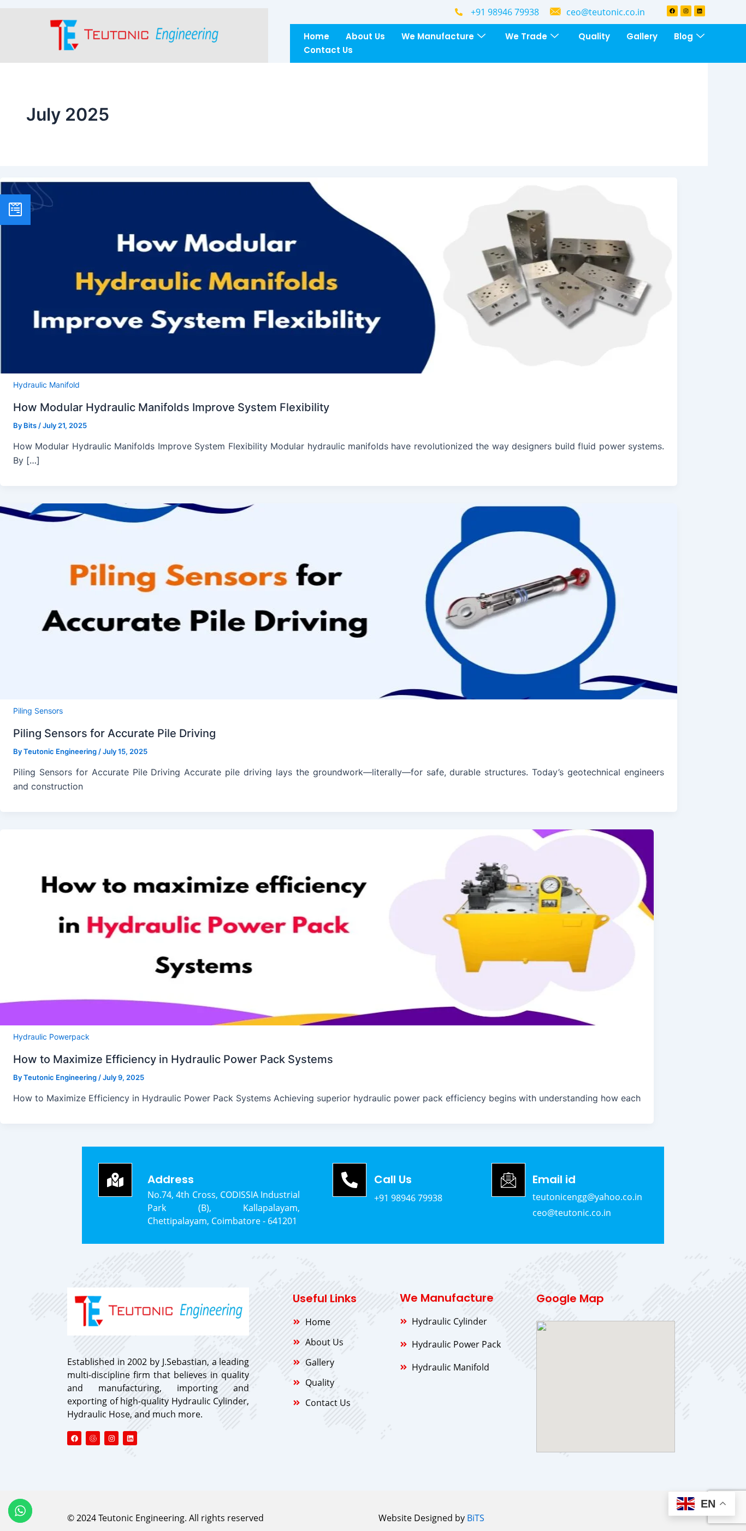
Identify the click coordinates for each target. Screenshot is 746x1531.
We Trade (526, 36)
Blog (683, 36)
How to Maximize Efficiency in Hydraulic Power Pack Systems (173, 1059)
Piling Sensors (38, 710)
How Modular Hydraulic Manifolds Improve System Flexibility (171, 407)
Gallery (642, 36)
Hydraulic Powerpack (51, 1036)
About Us (365, 36)
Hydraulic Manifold (46, 384)
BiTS (475, 1518)
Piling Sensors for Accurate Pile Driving (114, 733)
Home (316, 36)
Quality (594, 36)
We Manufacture (437, 36)
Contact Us (328, 50)
